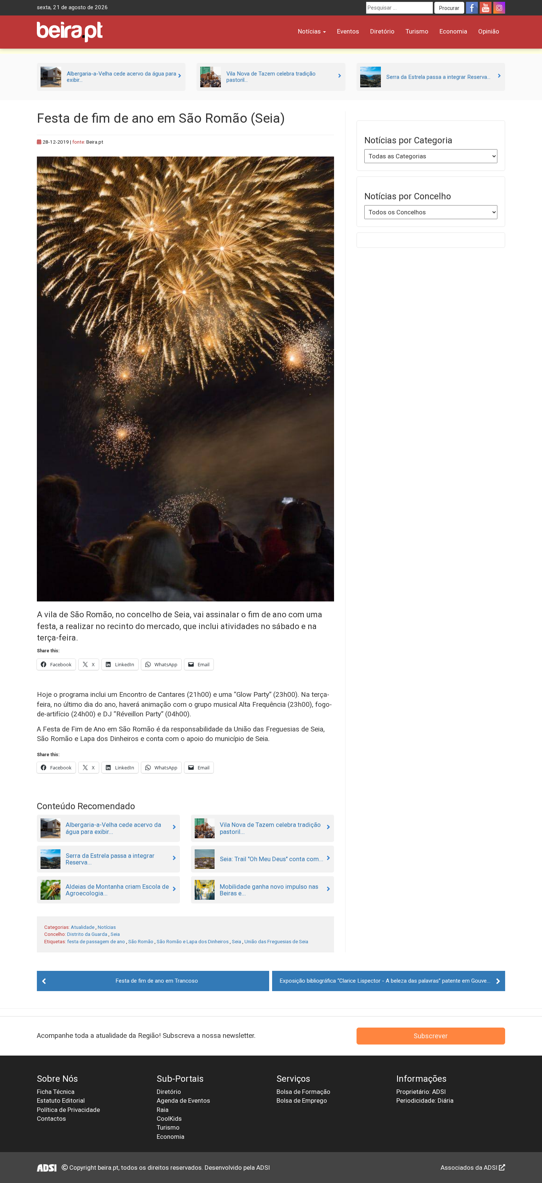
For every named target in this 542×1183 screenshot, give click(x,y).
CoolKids (169, 1118)
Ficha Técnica (55, 1091)
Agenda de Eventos (183, 1100)
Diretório (382, 31)
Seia (115, 934)
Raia (162, 1109)
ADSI (263, 1167)
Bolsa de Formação (303, 1091)
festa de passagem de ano (96, 941)
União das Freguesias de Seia (276, 941)
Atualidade (82, 927)
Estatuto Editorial (61, 1100)
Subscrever (431, 1036)
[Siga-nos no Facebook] (472, 8)
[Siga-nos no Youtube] (485, 8)
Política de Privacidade (68, 1109)
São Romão (140, 941)
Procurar (449, 8)
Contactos (51, 1118)
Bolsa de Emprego (302, 1100)
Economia (453, 31)
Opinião (488, 31)
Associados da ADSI (470, 1167)
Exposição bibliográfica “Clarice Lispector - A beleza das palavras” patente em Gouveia (385, 980)
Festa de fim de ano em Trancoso (156, 980)
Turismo (417, 31)
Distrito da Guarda (87, 934)
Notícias (310, 31)
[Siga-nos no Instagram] (499, 8)
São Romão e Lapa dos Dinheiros (193, 941)
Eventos (348, 31)
